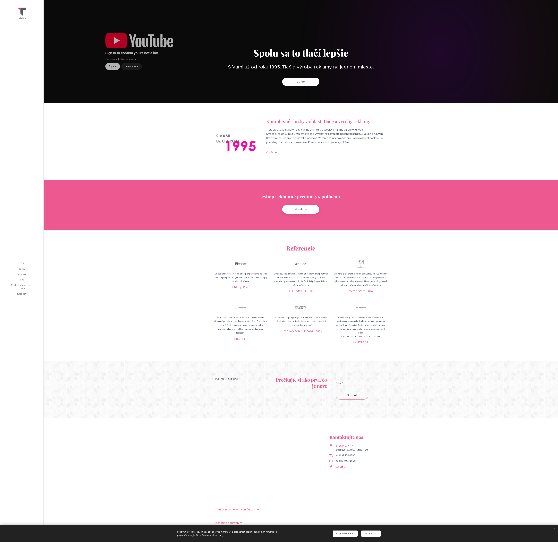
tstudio (340, 467)
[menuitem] (22, 263)
